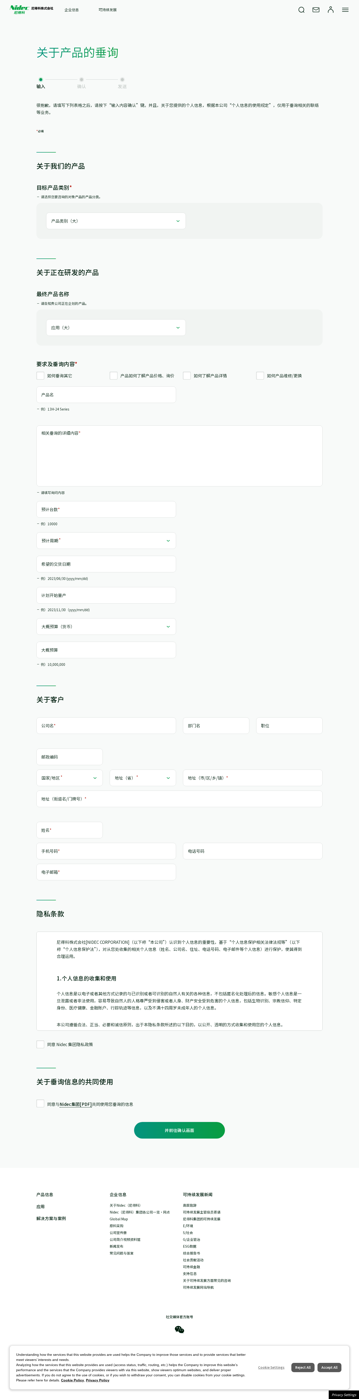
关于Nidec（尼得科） (126, 1205)
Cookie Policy (72, 1380)
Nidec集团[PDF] (76, 1104)
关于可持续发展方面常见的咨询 (207, 1280)
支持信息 (190, 1273)
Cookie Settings (271, 1367)
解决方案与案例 (51, 1218)
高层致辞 (190, 1205)
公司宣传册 (118, 1232)
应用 (40, 1206)
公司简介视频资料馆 (125, 1239)
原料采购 (116, 1225)
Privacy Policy (97, 1380)
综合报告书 (191, 1253)
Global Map (119, 1218)
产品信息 (44, 1194)
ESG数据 (189, 1246)
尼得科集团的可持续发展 (202, 1218)
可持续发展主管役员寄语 (202, 1212)
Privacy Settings (344, 1394)
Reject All (303, 1367)
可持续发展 (107, 9)
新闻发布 (116, 1246)
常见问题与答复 (122, 1253)
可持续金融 (191, 1266)
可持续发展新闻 (197, 1194)
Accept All (329, 1367)
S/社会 (188, 1232)
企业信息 (71, 9)
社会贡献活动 (193, 1259)
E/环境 (188, 1225)
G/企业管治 (191, 1239)
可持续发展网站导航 (198, 1287)
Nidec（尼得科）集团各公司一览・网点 (140, 1212)
